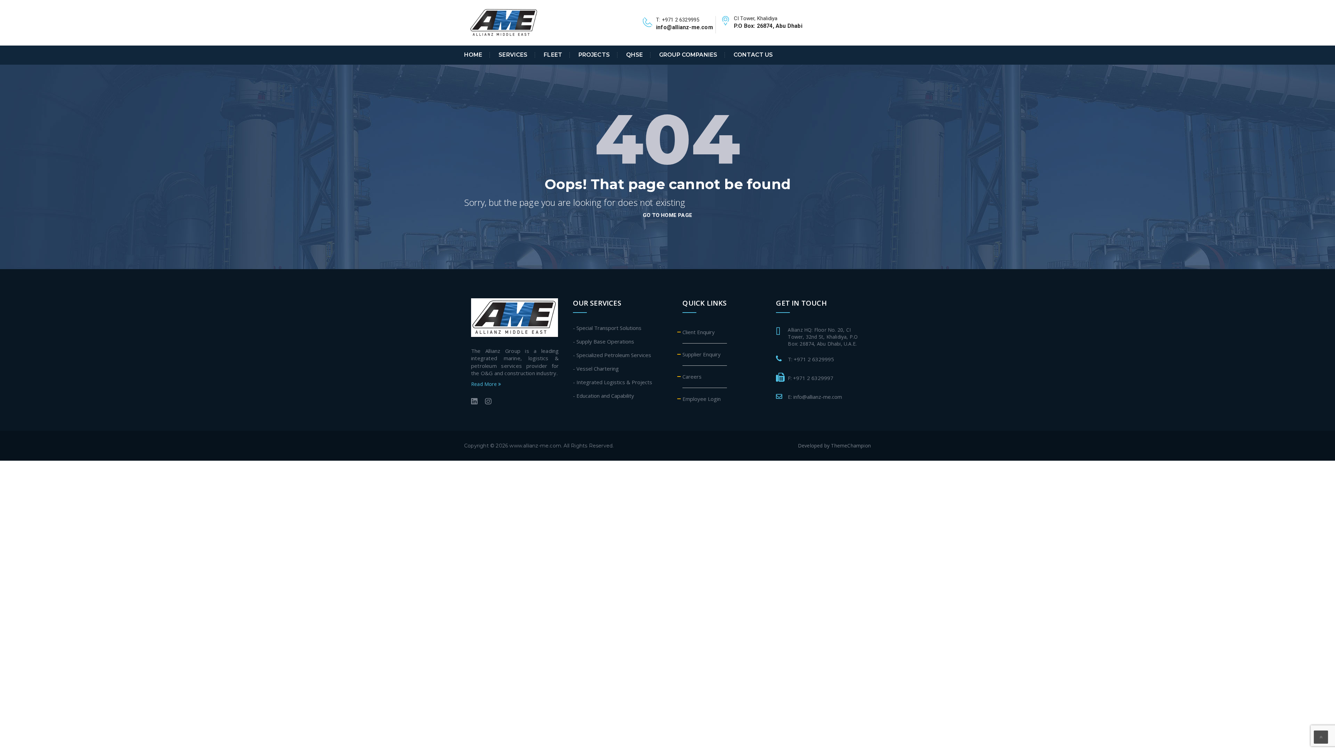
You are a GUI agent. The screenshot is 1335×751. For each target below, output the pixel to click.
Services (513, 55)
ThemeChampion (851, 445)
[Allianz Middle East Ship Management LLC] (504, 22)
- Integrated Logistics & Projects (612, 382)
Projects (594, 55)
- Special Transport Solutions (607, 327)
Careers (692, 376)
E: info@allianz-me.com (815, 396)
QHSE (634, 55)
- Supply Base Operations (603, 341)
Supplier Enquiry (701, 354)
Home (473, 55)
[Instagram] (488, 402)
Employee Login (701, 398)
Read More (484, 384)
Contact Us (753, 55)
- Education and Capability (603, 395)
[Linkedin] (474, 402)
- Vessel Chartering (596, 368)
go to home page (667, 215)
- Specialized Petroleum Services (612, 355)
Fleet (553, 55)
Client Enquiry (698, 332)
